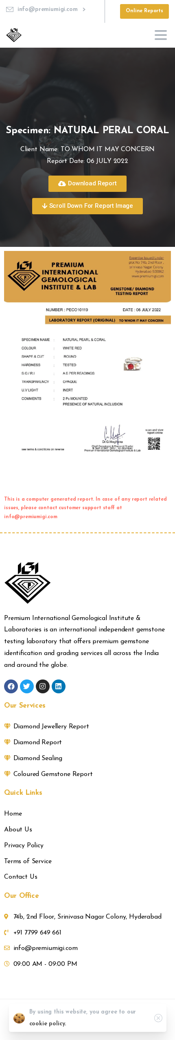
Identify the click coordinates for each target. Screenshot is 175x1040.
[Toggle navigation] (161, 35)
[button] (87, 184)
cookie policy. (47, 1024)
